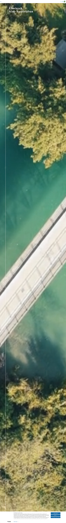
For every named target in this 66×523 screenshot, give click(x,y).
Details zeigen (15, 521)
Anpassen (55, 515)
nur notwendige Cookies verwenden (55, 517)
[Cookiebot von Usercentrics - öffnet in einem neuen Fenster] (9, 521)
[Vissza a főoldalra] (62, 1)
